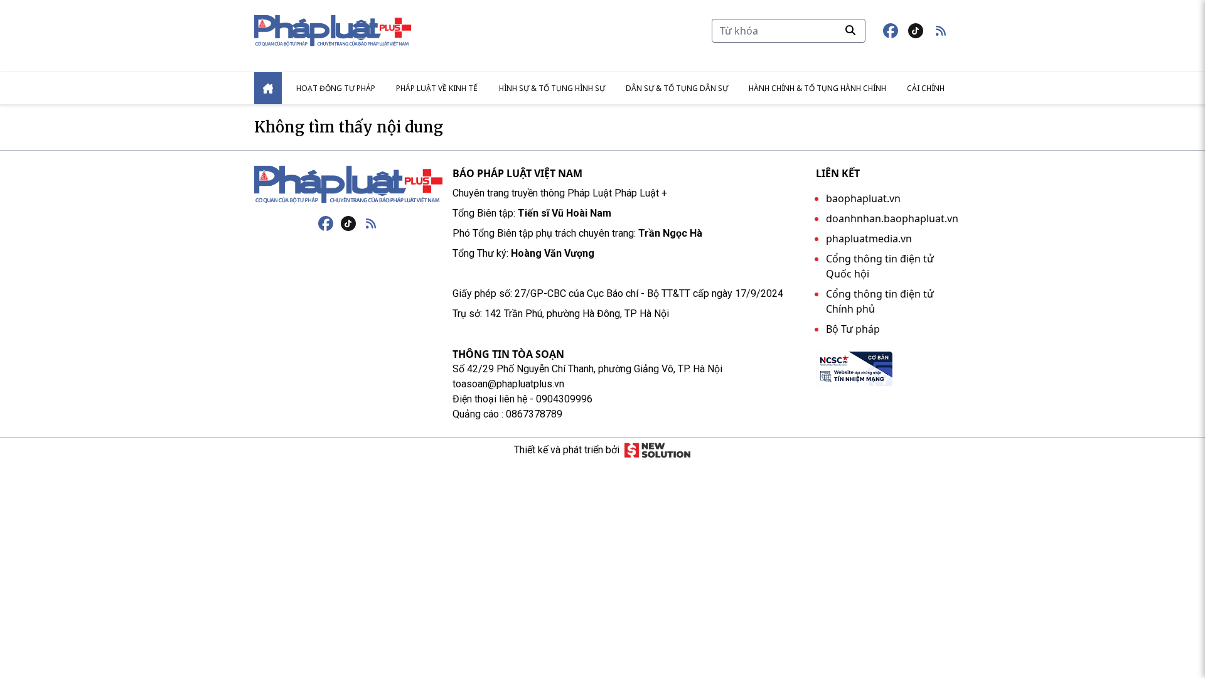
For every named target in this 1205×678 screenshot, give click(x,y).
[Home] (268, 88)
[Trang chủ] (348, 184)
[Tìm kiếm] (850, 30)
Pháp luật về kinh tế (437, 88)
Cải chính (926, 88)
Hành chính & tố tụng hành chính (817, 88)
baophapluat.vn (863, 198)
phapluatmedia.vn (869, 238)
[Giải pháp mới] (657, 450)
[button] (941, 31)
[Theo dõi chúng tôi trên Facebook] (891, 31)
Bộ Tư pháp (853, 329)
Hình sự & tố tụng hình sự (552, 88)
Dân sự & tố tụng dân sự (677, 88)
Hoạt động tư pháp (335, 88)
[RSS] (371, 223)
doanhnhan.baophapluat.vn (892, 218)
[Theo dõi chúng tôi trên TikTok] (916, 31)
